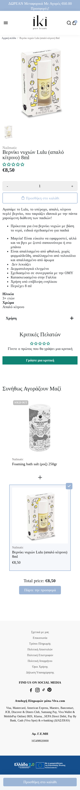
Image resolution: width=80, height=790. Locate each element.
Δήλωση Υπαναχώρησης (40, 672)
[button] (13, 164)
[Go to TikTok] (44, 690)
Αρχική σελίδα (9, 38)
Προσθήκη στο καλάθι (40, 782)
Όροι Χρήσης (40, 666)
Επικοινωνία (40, 637)
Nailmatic (9, 148)
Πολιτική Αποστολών (40, 649)
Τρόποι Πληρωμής (40, 643)
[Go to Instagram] (37, 690)
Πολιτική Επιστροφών (40, 655)
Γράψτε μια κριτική (40, 360)
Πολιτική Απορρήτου (40, 661)
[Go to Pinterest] (49, 690)
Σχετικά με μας (40, 632)
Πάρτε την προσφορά (40, 590)
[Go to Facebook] (31, 690)
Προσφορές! (40, 8)
